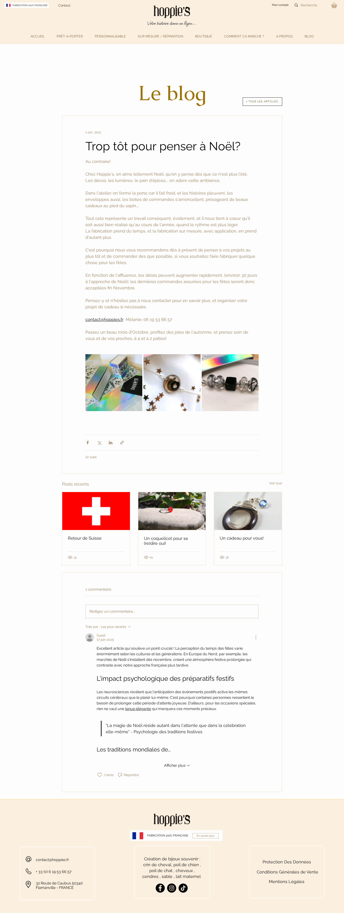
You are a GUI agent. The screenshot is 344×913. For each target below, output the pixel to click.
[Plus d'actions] (256, 637)
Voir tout (275, 483)
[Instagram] (171, 888)
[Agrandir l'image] (113, 382)
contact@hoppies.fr (52, 860)
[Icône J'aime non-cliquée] (100, 775)
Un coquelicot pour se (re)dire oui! (166, 541)
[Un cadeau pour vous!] (248, 511)
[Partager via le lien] (122, 442)
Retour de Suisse (85, 538)
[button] (70, 36)
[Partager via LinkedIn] (110, 442)
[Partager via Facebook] (87, 442)
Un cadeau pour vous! (242, 538)
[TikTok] (183, 888)
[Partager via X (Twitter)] (99, 442)
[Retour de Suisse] (96, 511)
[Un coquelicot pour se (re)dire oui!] (172, 511)
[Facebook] (160, 888)
